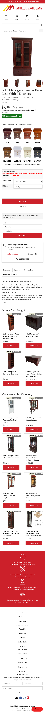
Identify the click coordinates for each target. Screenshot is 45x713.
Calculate (23, 235)
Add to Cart (23, 201)
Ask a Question (13, 254)
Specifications (28, 270)
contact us (6, 176)
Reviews (6, 274)
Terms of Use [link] (22, 654)
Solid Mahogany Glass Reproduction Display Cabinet (11, 420)
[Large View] (6, 83)
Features (17, 270)
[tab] (7, 270)
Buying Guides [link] (22, 642)
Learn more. (5, 112)
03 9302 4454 (13, 2)
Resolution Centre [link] (22, 626)
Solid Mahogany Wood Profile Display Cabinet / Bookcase (11, 533)
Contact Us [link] (22, 646)
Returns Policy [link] (22, 667)
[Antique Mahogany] (22, 7)
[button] (22, 206)
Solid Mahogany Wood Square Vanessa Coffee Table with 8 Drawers (34, 374)
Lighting (5, 186)
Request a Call (32, 254)
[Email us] (16, 697)
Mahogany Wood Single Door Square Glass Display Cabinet (33, 533)
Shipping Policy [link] (22, 662)
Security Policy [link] (22, 671)
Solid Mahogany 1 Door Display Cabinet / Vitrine (34, 495)
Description (7, 270)
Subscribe (22, 693)
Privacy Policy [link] (22, 658)
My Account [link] (22, 617)
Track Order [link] (22, 621)
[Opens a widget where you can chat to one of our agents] (37, 709)
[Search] (41, 25)
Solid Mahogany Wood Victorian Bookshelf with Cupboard (11, 336)
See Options (11, 346)
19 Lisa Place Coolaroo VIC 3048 (29, 2)
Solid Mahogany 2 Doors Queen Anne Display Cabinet (9, 495)
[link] (20, 697)
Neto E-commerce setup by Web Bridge (22, 710)
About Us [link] (22, 633)
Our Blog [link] (22, 637)
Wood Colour (7, 180)
